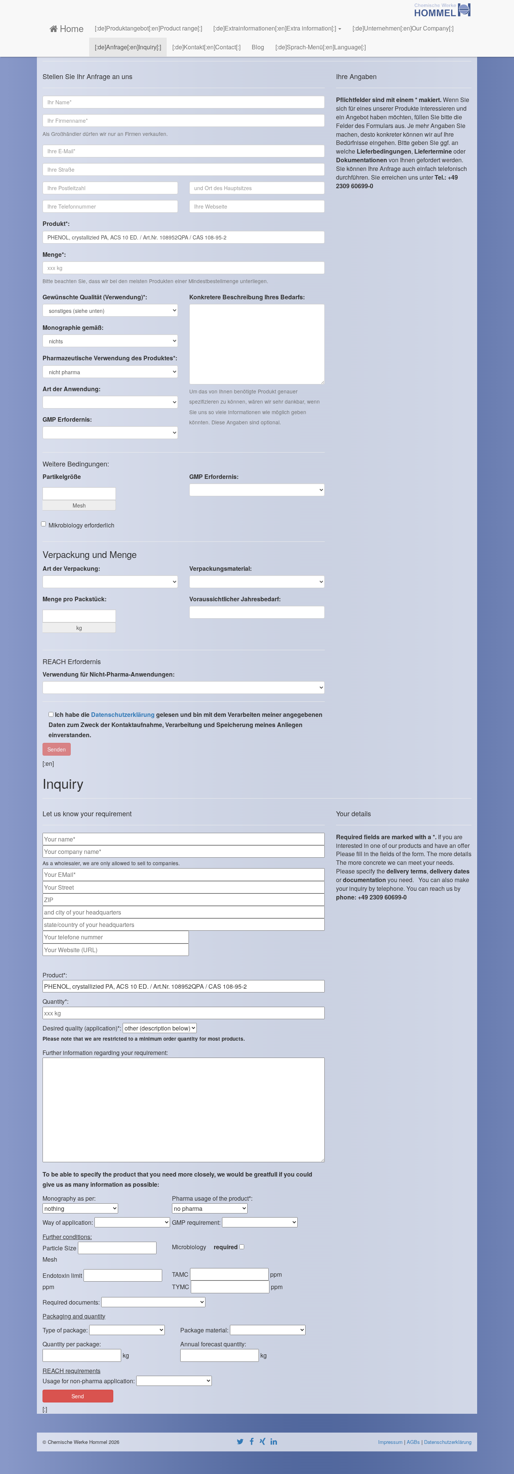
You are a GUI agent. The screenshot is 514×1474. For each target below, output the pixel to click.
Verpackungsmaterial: (220, 568)
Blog (258, 47)
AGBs (413, 1441)
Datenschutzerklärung (123, 714)
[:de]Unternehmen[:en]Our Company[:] (403, 28)
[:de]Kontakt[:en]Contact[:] (206, 47)
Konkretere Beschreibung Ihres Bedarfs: (247, 297)
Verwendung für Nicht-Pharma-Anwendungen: (109, 674)
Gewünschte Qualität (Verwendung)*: (95, 297)
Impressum (390, 1441)
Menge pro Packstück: (74, 598)
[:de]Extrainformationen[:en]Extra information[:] (275, 28)
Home (72, 28)
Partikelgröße (62, 476)
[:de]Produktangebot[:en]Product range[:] (148, 28)
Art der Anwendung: (71, 388)
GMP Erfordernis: (67, 419)
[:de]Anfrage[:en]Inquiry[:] (128, 47)
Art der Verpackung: (71, 568)
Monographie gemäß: (73, 327)
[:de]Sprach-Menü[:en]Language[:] (320, 47)
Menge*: (54, 254)
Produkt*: (56, 223)
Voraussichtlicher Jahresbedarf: (235, 598)
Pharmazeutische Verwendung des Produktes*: (110, 358)
